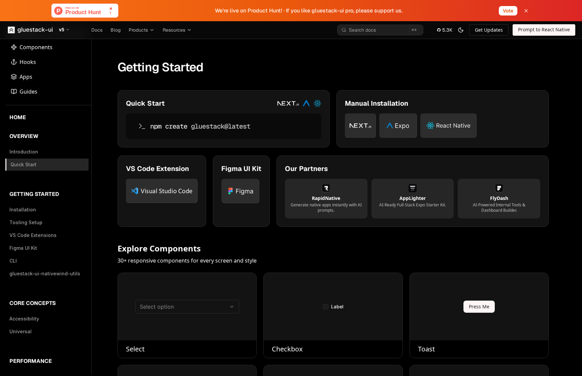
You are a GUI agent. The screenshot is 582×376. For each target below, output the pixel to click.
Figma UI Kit (23, 248)
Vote (508, 11)
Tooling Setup (25, 222)
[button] (64, 30)
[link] (489, 30)
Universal (20, 331)
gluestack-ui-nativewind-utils (44, 273)
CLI (13, 261)
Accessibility (24, 318)
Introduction (23, 152)
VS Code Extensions (33, 235)
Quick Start (23, 164)
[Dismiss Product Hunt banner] (526, 10)
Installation (22, 209)
